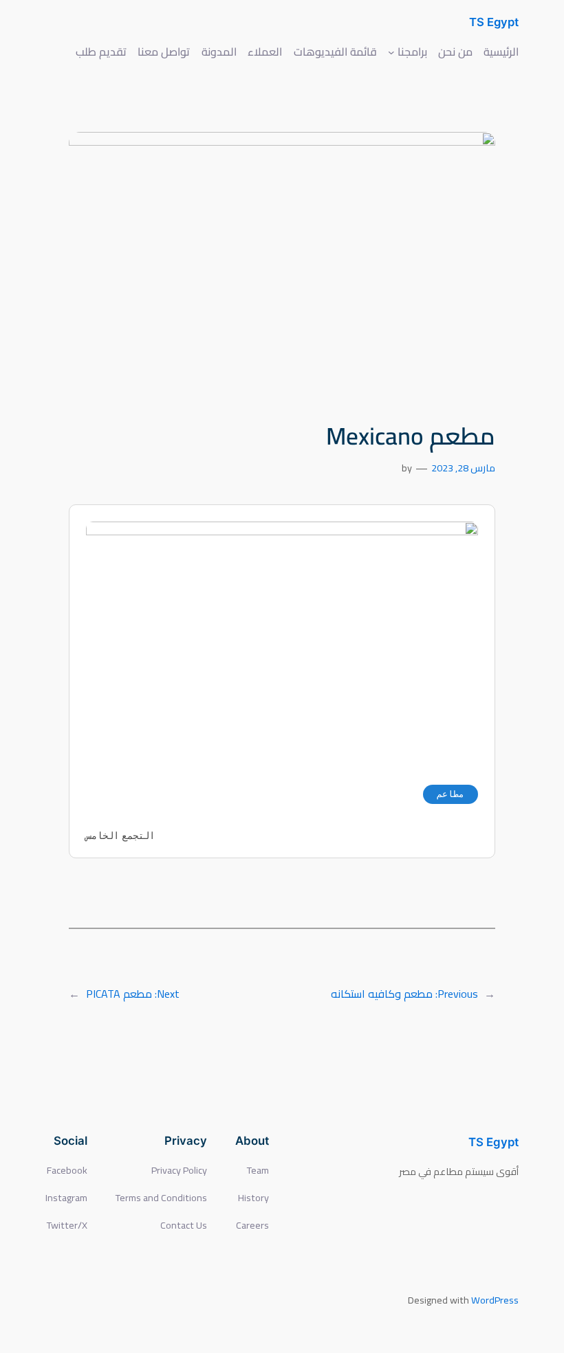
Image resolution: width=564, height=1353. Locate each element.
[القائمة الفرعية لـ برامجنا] (391, 51)
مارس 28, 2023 (463, 467)
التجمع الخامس (120, 835)
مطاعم (450, 794)
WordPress (495, 1299)
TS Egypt (494, 22)
